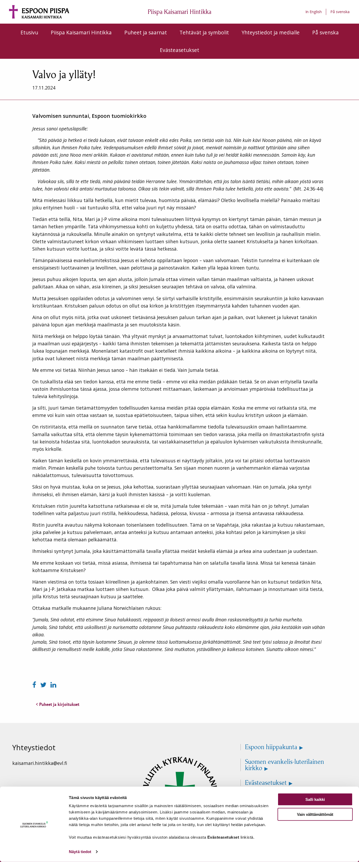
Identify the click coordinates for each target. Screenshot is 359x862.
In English (313, 11)
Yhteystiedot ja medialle (271, 32)
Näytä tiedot (80, 851)
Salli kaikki (315, 799)
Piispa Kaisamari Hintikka (81, 32)
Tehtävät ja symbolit (204, 32)
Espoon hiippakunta (271, 747)
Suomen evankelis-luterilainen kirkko (284, 765)
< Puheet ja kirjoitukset (57, 704)
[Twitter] (44, 684)
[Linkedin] (53, 684)
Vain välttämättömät (315, 814)
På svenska (340, 11)
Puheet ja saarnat (145, 32)
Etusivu (29, 32)
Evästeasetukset (179, 50)
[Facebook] (35, 684)
